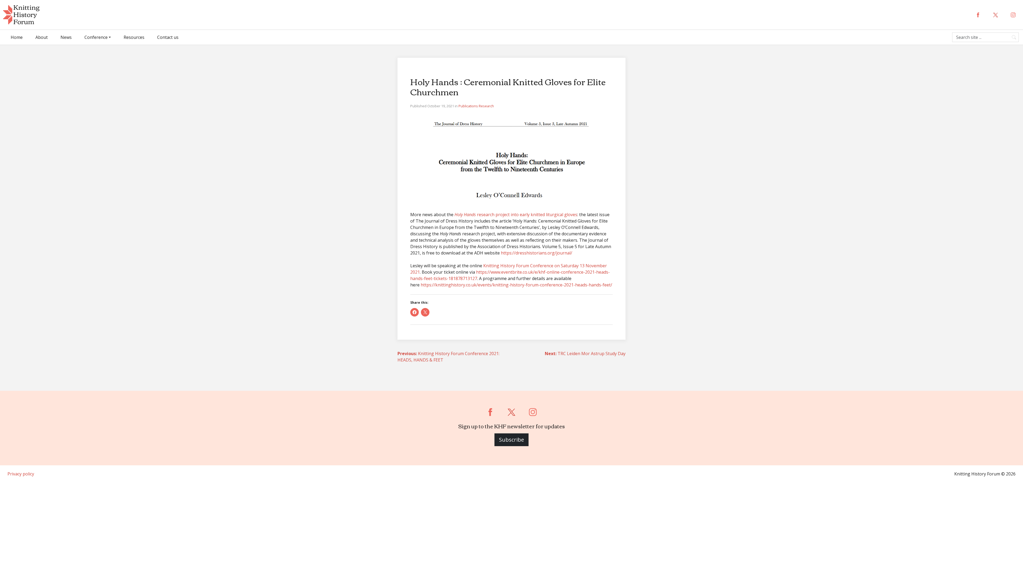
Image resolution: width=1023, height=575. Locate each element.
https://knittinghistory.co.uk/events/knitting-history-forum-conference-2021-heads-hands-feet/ (516, 285)
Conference (96, 37)
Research (486, 106)
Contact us (167, 37)
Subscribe (511, 439)
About (41, 37)
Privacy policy (20, 474)
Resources (134, 37)
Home (17, 37)
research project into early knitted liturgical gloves (515, 214)
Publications (468, 106)
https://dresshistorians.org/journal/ (536, 253)
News (66, 37)
